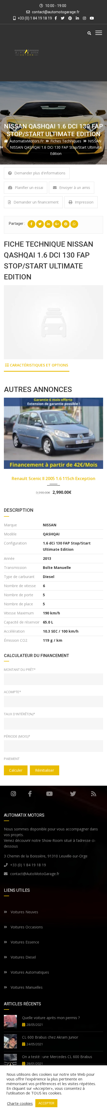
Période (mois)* (17, 736)
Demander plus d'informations (39, 172)
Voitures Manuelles (26, 987)
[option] (53, 322)
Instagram (13, 794)
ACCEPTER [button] (46, 1103)
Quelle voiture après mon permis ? (51, 1017)
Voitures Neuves (24, 911)
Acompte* (12, 692)
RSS (93, 794)
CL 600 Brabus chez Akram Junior (50, 1037)
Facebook (30, 794)
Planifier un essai (29, 187)
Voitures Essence (24, 942)
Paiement (11, 758)
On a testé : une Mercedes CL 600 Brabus (57, 1056)
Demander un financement (36, 202)
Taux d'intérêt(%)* (19, 714)
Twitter (73, 794)
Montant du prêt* (20, 669)
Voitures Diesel (23, 957)
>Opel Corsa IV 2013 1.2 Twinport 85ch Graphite (53, 481)
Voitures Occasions (26, 926)
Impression (84, 202)
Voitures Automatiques (29, 972)
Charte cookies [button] (20, 1103)
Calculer (15, 770)
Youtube (49, 794)
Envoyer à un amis (74, 187)
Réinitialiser (44, 770)
